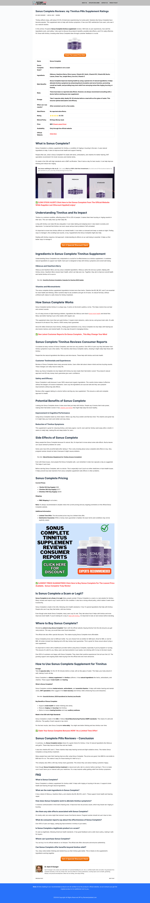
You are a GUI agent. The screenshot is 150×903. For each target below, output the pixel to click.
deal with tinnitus (74, 616)
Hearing (58, 15)
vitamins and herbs (66, 408)
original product (66, 889)
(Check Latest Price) (59, 124)
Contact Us (104, 2)
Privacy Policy (114, 2)
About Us (84, 2)
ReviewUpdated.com (90, 897)
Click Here (53, 134)
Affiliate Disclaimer (94, 2)
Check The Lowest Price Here (75, 55)
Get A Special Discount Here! (75, 245)
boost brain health (94, 313)
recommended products (59, 887)
